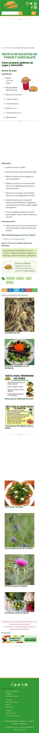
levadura (17, 113)
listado (26, 235)
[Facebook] (12, 685)
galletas (20, 278)
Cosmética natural (12, 696)
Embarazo (9, 707)
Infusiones (9, 700)
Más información (10, 243)
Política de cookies (19, 730)
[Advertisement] (19, 34)
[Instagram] (22, 685)
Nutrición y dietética (12, 691)
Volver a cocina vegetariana (13, 239)
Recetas (8, 48)
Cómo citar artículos (12, 716)
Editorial (27, 263)
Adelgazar (9, 694)
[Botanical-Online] (11, 5)
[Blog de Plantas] (26, 685)
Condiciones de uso (11, 727)
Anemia (8, 705)
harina (13, 108)
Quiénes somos (11, 713)
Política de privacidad (26, 727)
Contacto (9, 711)
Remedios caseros (12, 702)
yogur (28, 278)
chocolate (9, 80)
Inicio (3, 48)
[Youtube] (15, 685)
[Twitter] (18, 685)
